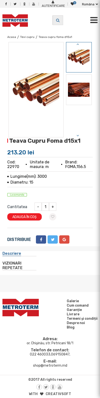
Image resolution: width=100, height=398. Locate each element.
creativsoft (58, 394)
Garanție (74, 310)
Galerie (73, 301)
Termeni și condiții (82, 319)
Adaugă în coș (24, 217)
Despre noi (76, 323)
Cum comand (78, 305)
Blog (71, 327)
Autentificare (53, 6)
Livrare (73, 314)
